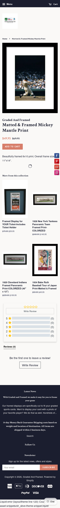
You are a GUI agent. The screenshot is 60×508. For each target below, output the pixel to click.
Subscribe (48, 467)
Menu (9, 4)
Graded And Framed (33, 476)
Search (30, 435)
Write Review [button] (30, 311)
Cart (55, 4)
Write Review (30, 365)
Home (4, 39)
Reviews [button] (10, 346)
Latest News (30, 391)
